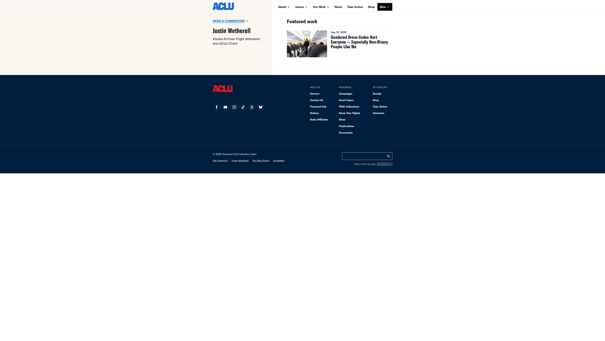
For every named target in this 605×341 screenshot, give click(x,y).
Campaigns (345, 93)
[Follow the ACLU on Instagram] (234, 107)
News (338, 7)
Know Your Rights (349, 112)
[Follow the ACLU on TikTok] (243, 107)
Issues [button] (300, 7)
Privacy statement (240, 160)
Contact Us (316, 100)
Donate (377, 93)
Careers (314, 93)
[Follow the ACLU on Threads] (252, 107)
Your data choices (260, 160)
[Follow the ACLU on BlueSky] (260, 107)
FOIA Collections (349, 106)
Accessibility (279, 160)
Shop (371, 7)
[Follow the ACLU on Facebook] (216, 107)
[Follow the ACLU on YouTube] (225, 107)
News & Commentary (229, 21)
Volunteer (378, 112)
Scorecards (346, 132)
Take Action (355, 7)
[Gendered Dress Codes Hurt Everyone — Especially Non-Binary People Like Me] (339, 43)
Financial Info (318, 106)
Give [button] (383, 7)
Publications (346, 126)
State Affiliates (319, 119)
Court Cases (346, 100)
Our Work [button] (319, 7)
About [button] (282, 7)
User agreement (220, 160)
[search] (388, 156)
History (314, 112)
